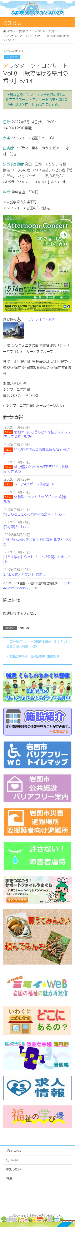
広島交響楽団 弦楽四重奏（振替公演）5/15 (34, 658)
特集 (9, 1178)
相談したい (13, 1150)
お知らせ (12, 57)
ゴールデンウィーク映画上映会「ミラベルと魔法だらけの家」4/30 (37, 643)
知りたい (12, 1160)
